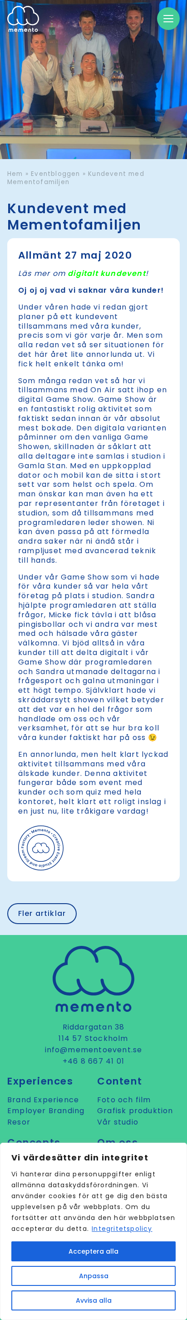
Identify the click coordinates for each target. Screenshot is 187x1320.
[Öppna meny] (168, 18)
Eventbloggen (55, 174)
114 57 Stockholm (93, 1038)
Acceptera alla (93, 1251)
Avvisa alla (94, 1300)
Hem (15, 174)
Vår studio (117, 1122)
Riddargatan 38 (94, 1027)
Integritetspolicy (122, 1228)
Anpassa (93, 1275)
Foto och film (124, 1100)
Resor (18, 1122)
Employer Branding (45, 1110)
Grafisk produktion (135, 1110)
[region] (93, 1231)
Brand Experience (43, 1100)
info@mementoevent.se (94, 1050)
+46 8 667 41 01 (93, 1061)
